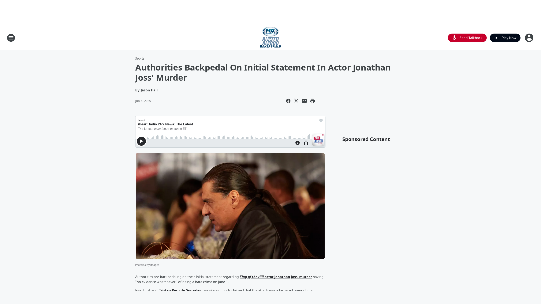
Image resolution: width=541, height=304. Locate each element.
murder (305, 276)
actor (269, 276)
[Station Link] (270, 38)
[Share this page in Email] (304, 101)
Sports (139, 58)
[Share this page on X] (296, 101)
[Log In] (529, 38)
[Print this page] (312, 101)
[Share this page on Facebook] (288, 101)
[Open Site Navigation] (11, 38)
